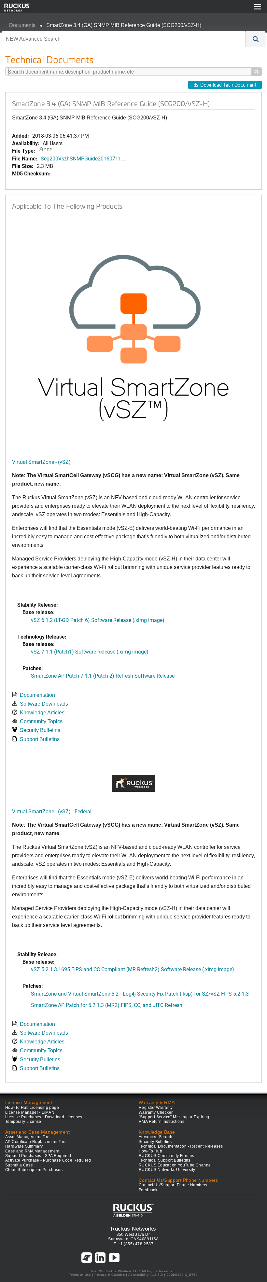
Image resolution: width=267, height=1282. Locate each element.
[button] (255, 39)
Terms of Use (80, 1274)
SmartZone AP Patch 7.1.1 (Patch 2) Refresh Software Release (103, 675)
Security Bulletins (40, 730)
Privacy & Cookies (109, 1274)
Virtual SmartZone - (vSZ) (41, 461)
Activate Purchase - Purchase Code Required (48, 1160)
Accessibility (138, 1274)
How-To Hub (150, 1151)
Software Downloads (44, 704)
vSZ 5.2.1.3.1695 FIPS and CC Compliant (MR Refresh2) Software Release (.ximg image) (132, 969)
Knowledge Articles (42, 712)
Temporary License (23, 1121)
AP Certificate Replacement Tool (35, 1141)
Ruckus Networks (133, 1229)
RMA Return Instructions (161, 1121)
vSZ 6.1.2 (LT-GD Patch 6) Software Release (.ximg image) (97, 619)
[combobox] (124, 39)
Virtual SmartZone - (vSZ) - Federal (51, 811)
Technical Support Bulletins (164, 1160)
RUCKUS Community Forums (166, 1155)
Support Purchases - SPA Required (38, 1155)
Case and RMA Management (32, 1151)
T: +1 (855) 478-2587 (133, 1244)
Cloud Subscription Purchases (34, 1169)
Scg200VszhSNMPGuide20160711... (83, 158)
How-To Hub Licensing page (32, 1107)
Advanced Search (155, 1137)
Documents (22, 25)
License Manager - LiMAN (29, 1112)
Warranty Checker (156, 1112)
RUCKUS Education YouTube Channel (175, 1165)
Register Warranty (156, 1107)
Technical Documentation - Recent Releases (181, 1146)
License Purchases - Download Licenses (43, 1117)
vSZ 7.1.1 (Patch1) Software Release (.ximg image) (89, 651)
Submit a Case (19, 1165)
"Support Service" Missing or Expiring (174, 1117)
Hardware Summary (24, 1146)
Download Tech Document (228, 85)
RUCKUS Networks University (167, 1169)
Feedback (148, 1190)
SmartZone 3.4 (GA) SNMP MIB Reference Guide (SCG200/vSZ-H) (123, 25)
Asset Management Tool (27, 1137)
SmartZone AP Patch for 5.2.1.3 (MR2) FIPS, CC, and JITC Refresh (106, 1004)
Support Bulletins (40, 739)
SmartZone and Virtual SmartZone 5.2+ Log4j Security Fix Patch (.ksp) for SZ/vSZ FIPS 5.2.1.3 (140, 993)
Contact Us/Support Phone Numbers (173, 1185)
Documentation (37, 695)
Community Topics (41, 721)
